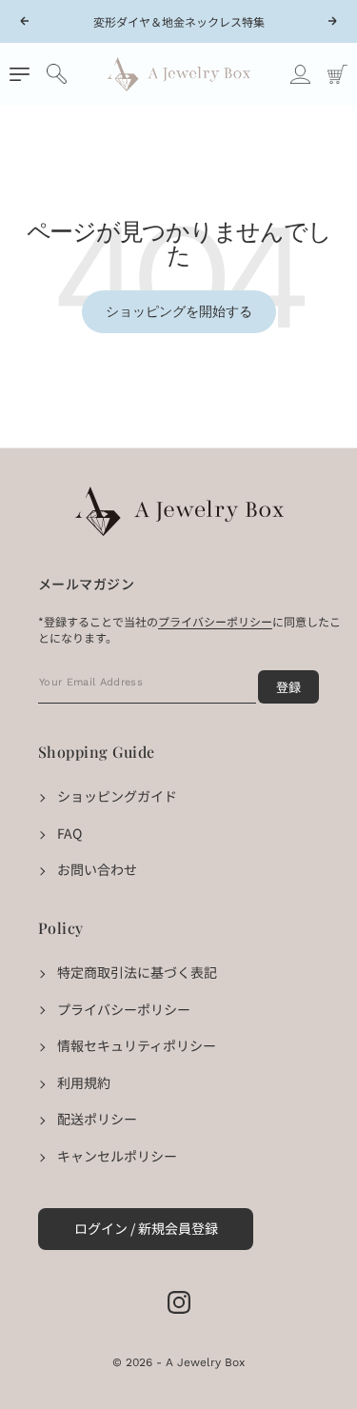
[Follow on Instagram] (179, 1302)
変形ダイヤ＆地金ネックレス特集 (179, 21)
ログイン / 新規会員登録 (146, 1228)
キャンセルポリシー (117, 1156)
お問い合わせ (97, 870)
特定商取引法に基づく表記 (137, 972)
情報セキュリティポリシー (136, 1046)
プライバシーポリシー (123, 1010)
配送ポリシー (97, 1119)
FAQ (69, 833)
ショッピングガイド (117, 796)
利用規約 (83, 1083)
